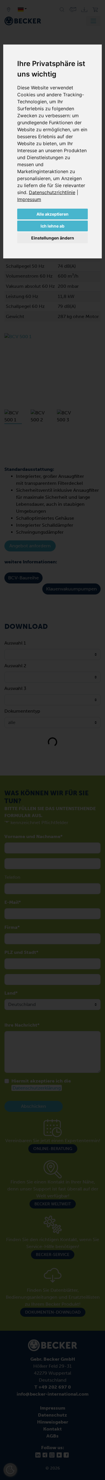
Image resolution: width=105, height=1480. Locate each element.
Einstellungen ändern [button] (52, 237)
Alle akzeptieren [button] (52, 214)
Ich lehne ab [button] (52, 225)
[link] (53, 192)
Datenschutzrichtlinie (52, 192)
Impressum (29, 199)
